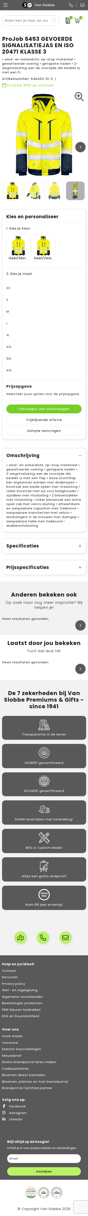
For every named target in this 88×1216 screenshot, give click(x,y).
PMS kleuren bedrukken (21, 1009)
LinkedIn (15, 1119)
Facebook (17, 1106)
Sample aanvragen (44, 430)
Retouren (10, 977)
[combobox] (26, 20)
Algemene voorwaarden (22, 996)
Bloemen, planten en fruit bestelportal (35, 1081)
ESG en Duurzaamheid (20, 1016)
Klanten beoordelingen (21, 1049)
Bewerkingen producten (22, 1003)
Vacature (10, 1042)
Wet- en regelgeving (20, 990)
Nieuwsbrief (12, 1055)
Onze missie (12, 1036)
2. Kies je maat (19, 274)
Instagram (17, 1113)
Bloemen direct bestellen (23, 1075)
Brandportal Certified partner (27, 1088)
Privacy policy (13, 983)
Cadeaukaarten (15, 1068)
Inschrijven (44, 1171)
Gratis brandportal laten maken (29, 1062)
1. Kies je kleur (18, 228)
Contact (9, 971)
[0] (66, 21)
